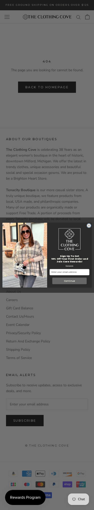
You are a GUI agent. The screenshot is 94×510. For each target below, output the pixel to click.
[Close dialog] (89, 226)
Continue (69, 280)
